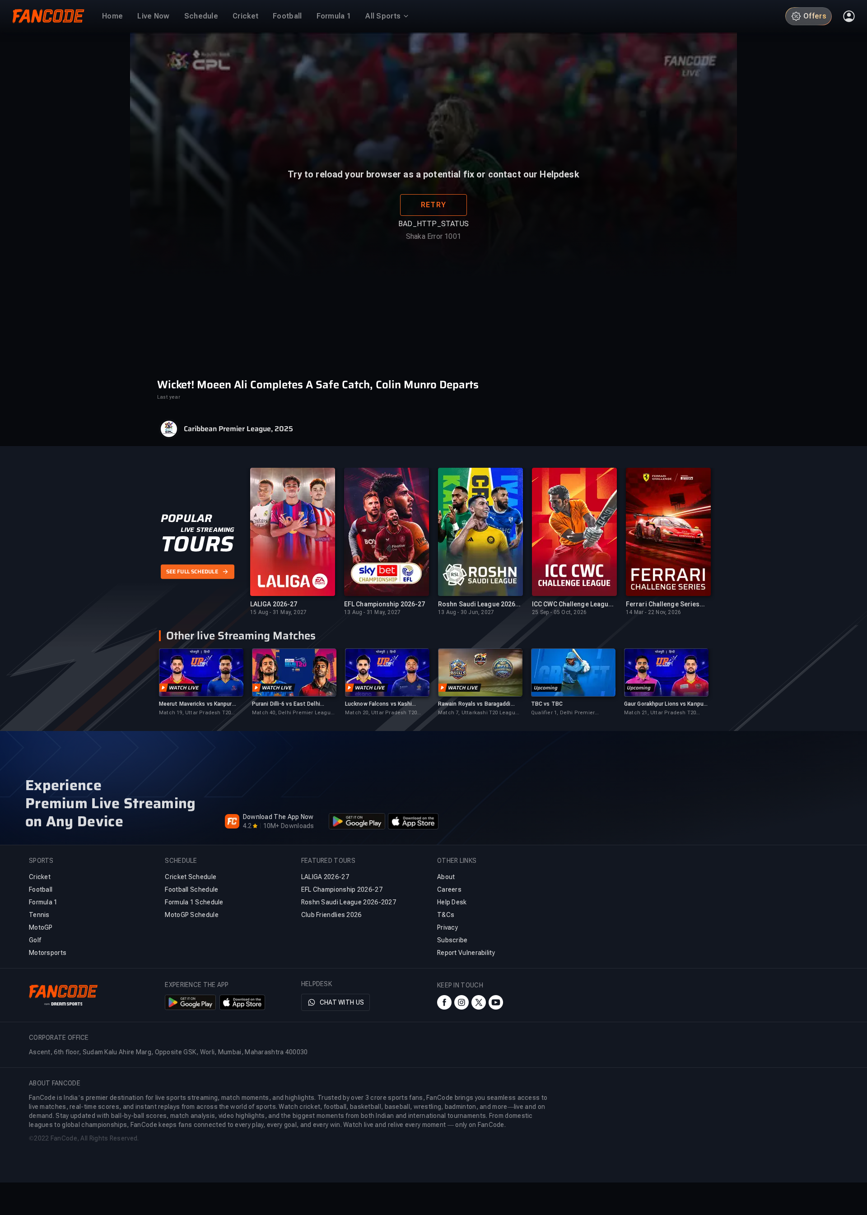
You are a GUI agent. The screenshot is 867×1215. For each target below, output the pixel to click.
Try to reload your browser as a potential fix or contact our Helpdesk (433, 198)
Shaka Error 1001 (433, 260)
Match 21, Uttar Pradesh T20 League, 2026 (660, 713)
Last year (168, 397)
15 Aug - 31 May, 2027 (278, 612)
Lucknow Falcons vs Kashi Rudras (378, 704)
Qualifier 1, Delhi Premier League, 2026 (563, 713)
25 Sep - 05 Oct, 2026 (559, 612)
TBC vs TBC (547, 704)
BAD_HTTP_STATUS (433, 247)
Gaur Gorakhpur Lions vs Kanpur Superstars (664, 704)
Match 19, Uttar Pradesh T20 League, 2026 (195, 713)
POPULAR (186, 518)
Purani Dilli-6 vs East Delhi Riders (286, 704)
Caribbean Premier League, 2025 (238, 429)
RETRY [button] (433, 228)
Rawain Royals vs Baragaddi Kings (474, 704)
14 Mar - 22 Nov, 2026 (653, 612)
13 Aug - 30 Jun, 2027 (466, 612)
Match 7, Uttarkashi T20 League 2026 (478, 713)
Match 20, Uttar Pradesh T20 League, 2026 (381, 713)
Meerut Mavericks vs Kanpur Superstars (195, 704)
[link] (200, 682)
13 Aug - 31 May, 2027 (372, 612)
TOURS (197, 544)
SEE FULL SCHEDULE (192, 571)
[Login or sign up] (849, 16)
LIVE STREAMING (207, 530)
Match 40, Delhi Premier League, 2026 (293, 713)
